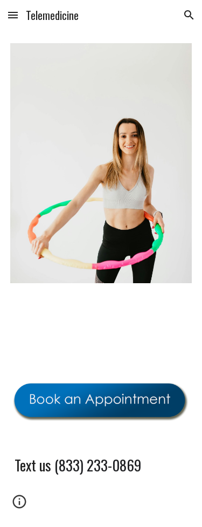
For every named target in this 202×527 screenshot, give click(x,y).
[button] (13, 15)
